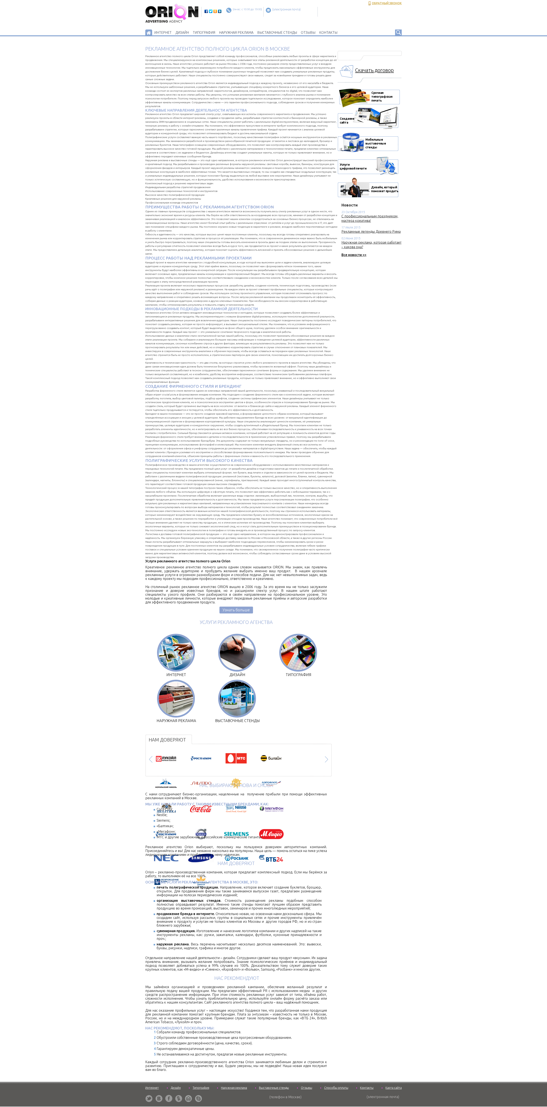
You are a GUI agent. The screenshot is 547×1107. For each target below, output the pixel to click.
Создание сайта (347, 120)
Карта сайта (393, 1087)
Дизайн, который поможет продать (384, 189)
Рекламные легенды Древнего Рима (371, 231)
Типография (204, 32)
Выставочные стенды (277, 32)
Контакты (328, 32)
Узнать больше (236, 610)
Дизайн (182, 32)
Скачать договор (374, 70)
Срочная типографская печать (355, 96)
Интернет (163, 32)
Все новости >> (353, 255)
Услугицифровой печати (353, 166)
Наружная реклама (236, 32)
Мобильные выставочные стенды (368, 143)
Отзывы (308, 32)
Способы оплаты (336, 1087)
